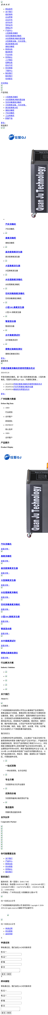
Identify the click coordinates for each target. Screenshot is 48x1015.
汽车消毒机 (9, 113)
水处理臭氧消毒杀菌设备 (15, 38)
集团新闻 (9, 52)
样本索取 (9, 68)
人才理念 (9, 60)
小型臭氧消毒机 (11, 33)
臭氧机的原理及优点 (21, 389)
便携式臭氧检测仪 (13, 349)
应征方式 (9, 65)
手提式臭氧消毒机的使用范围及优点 (18, 368)
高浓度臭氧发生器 (13, 252)
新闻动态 (9, 49)
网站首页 (9, 9)
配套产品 (9, 118)
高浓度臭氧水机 (11, 44)
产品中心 (9, 30)
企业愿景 (9, 17)
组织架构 (9, 14)
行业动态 (9, 55)
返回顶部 (9, 934)
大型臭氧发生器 (12, 266)
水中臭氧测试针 (12, 335)
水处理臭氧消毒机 (13, 279)
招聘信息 (9, 63)
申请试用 (9, 928)
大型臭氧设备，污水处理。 (16, 41)
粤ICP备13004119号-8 (20, 911)
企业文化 (9, 20)
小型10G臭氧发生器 (14, 307)
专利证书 (9, 25)
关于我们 (9, 12)
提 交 (3, 974)
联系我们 (9, 73)
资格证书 (9, 28)
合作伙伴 (9, 22)
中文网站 (4, 83)
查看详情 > (5, 549)
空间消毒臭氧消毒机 (13, 36)
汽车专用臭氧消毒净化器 (23, 387)
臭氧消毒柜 (9, 46)
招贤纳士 (9, 57)
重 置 (9, 974)
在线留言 (9, 79)
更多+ (3, 123)
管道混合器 (10, 321)
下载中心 (9, 71)
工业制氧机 (9, 116)
